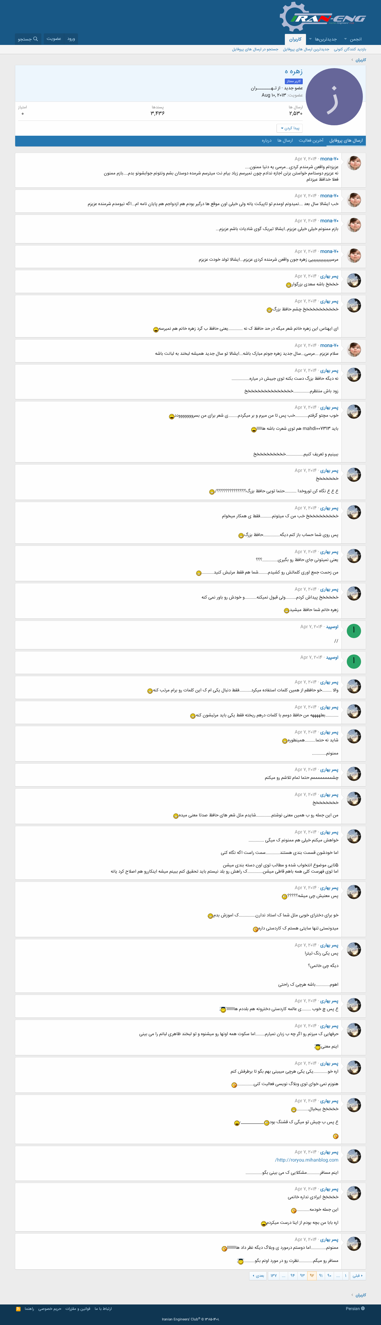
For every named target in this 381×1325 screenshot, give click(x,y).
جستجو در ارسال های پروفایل (255, 49)
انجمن (356, 39)
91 (320, 1276)
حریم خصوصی (49, 1309)
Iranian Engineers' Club (190, 1319)
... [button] (338, 1276)
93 (302, 1276)
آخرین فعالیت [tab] (311, 140)
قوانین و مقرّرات (77, 1309)
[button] (345, 39)
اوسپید (332, 627)
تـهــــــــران (264, 88)
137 (274, 1276)
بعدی (260, 1276)
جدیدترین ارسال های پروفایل (306, 49)
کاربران (295, 39)
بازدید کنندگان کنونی (350, 49)
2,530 (295, 114)
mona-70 (329, 159)
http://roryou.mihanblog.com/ (306, 1160)
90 (329, 1276)
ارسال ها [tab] (285, 140)
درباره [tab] (266, 140)
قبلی (356, 1276)
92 (312, 1276)
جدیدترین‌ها (326, 39)
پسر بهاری (329, 276)
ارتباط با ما (103, 1309)
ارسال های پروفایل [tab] (346, 140)
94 (293, 1276)
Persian (353, 1309)
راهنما (29, 1309)
